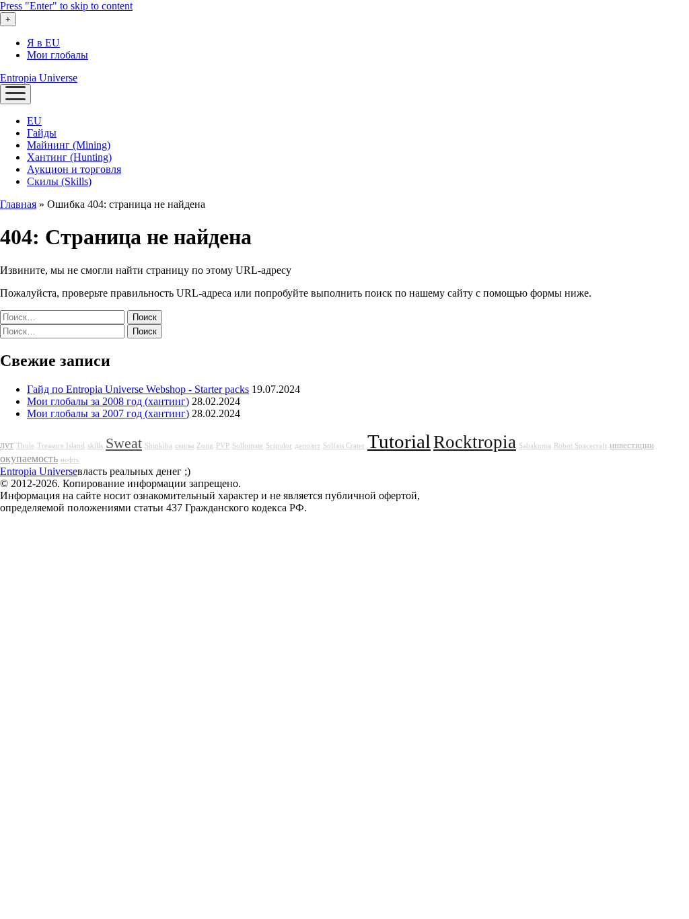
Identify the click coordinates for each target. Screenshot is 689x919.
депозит (307, 445)
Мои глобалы (57, 55)
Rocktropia (474, 442)
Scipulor (279, 445)
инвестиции (632, 445)
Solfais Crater (344, 445)
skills (95, 445)
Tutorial (399, 441)
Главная (18, 204)
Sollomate (247, 445)
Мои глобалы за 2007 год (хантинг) (108, 413)
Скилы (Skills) (59, 181)
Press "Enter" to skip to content (66, 5)
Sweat (124, 443)
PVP (222, 445)
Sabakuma (535, 445)
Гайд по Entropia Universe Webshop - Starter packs (138, 389)
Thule (25, 445)
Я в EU (43, 42)
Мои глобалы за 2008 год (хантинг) (108, 401)
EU (34, 120)
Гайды (42, 133)
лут (6, 444)
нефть (70, 460)
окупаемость (29, 459)
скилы (184, 445)
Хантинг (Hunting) (69, 157)
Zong (204, 445)
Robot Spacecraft (580, 445)
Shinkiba (158, 445)
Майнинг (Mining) (68, 145)
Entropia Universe (38, 77)
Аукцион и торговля (74, 169)
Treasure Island (61, 445)
